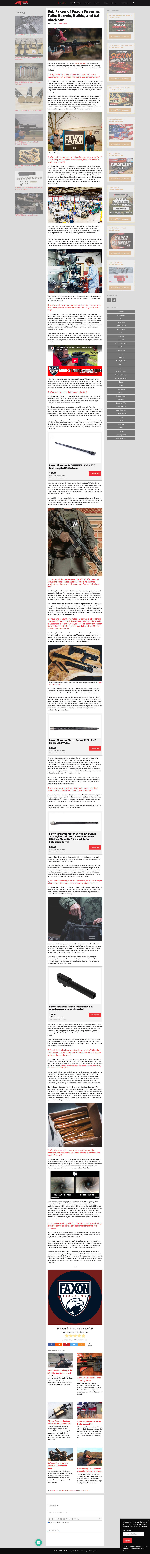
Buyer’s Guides (75, 3)
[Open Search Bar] (133, 3)
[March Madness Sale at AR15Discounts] (121, 248)
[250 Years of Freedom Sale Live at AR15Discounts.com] (121, 105)
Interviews (62, 3)
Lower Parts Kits (121, 406)
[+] (78, 1519)
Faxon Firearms (80, 64)
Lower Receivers (121, 410)
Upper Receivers (121, 438)
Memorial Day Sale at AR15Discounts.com (116, 120)
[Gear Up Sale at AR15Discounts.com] (121, 173)
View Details (95, 473)
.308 (121, 319)
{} (75, 1519)
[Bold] (49, 1519)
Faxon (59, 684)
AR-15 (121, 364)
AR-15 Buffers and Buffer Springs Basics (28, 110)
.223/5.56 (52, 1490)
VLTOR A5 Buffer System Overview (26, 215)
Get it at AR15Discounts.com (120, 36)
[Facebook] (51, 1344)
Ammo (67, 1490)
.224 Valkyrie (121, 315)
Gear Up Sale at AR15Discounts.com (116, 154)
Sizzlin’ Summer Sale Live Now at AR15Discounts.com (121, 46)
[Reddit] (58, 1344)
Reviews (87, 3)
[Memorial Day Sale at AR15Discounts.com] (121, 139)
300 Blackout (121, 322)
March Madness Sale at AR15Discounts (117, 229)
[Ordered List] (61, 1519)
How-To (97, 3)
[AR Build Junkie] (21, 3)
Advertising (124, 3)
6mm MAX (120, 347)
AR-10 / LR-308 (121, 361)
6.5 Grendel (121, 329)
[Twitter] (74, 1344)
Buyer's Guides (121, 371)
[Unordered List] (63, 1519)
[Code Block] (69, 1519)
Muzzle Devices (121, 413)
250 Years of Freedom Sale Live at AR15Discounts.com (120, 89)
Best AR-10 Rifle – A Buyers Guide (26, 35)
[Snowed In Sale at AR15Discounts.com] (121, 282)
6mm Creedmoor (121, 343)
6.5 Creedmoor (121, 326)
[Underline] (55, 1519)
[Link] (72, 1519)
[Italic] (52, 1519)
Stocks (121, 428)
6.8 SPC (120, 333)
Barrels (71, 1490)
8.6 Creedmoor (60, 1490)
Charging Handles (121, 375)
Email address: (128, 1531)
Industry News (121, 396)
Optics (121, 421)
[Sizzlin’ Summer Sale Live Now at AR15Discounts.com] (121, 73)
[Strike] (58, 1519)
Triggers (121, 431)
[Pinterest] (66, 1344)
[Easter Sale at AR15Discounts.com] (121, 213)
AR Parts (121, 357)
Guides (121, 385)
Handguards (121, 389)
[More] (81, 1344)
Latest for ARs (85, 1490)
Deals (113, 3)
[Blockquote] (66, 1519)
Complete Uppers (121, 378)
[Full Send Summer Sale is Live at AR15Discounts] (121, 31)
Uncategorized (121, 435)
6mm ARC (121, 336)
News (105, 3)
